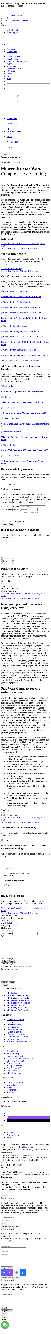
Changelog (11, 1085)
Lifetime (10, 147)
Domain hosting (13, 1063)
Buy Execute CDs (14, 1068)
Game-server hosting (15, 1019)
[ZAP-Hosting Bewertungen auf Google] (8, 885)
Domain (10, 73)
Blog (26, 20)
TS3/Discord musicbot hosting (20, 1058)
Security (10, 1137)
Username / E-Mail (9, 966)
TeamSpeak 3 (12, 59)
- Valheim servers (14, 1039)
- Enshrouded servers (16, 1034)
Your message (7, 958)
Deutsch (14, 30)
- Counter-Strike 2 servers (18, 1037)
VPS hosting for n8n (15, 1005)
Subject (4, 936)
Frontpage (11, 49)
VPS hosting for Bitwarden (18, 1010)
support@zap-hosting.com (12, 20)
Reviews (10, 1092)
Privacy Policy (13, 1135)
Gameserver (12, 51)
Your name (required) (10, 507)
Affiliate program (14, 1073)
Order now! (6, 920)
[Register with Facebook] (23, 1272)
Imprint (10, 1132)
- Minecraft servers (15, 1024)
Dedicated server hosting (17, 995)
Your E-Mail (6, 509)
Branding (11, 1087)
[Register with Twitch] (10, 1272)
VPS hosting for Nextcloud (18, 1003)
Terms (9, 1130)
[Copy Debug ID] (36, 1155)
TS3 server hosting (15, 1056)
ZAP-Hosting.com (29, 1149)
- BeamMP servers (14, 1032)
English (14, 32)
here (17, 554)
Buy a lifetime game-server (18, 1041)
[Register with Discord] (4, 1272)
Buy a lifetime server (15, 1051)
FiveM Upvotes (13, 56)
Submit (5, 961)
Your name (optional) (10, 930)
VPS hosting (12, 993)
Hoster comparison (15, 1082)
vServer (10, 64)
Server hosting (13, 1053)
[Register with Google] (16, 1272)
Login (4, 1223)
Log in (4, 983)
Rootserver (11, 66)
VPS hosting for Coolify (17, 1008)
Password (5, 969)
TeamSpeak (12, 124)
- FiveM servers (13, 1022)
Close (4, 986)
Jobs (8, 1140)
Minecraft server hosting (11, 268)
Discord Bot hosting (15, 1061)
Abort (4, 524)
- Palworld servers (14, 1029)
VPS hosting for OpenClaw (18, 998)
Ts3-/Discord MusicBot (17, 61)
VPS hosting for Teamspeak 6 (19, 1000)
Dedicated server (14, 69)
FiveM (9, 136)
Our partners (12, 1070)
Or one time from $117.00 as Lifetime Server (20, 248)
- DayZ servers (13, 1027)
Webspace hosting (14, 1066)
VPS (9, 129)
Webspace (11, 71)
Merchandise (12, 1090)
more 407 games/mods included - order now (20, 360)
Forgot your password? (11, 1226)
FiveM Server (12, 54)
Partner (10, 76)
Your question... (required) (12, 521)
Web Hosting (12, 142)
